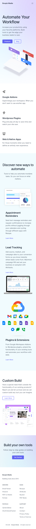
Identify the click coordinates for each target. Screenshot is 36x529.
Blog (17, 41)
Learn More (9, 238)
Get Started (18, 457)
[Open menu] (32, 3)
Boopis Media (7, 3)
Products (7, 41)
